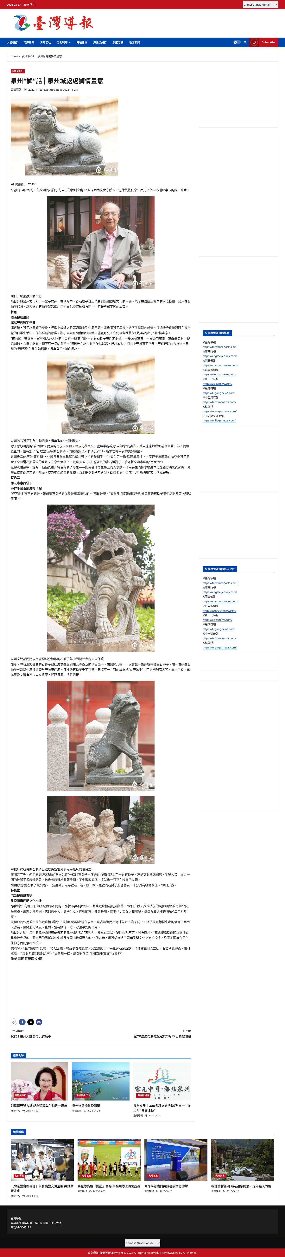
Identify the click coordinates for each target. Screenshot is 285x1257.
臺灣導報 (16, 89)
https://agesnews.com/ (217, 383)
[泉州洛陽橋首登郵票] (101, 1081)
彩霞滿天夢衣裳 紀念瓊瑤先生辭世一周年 (39, 1106)
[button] (245, 42)
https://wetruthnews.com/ (219, 374)
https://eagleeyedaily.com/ (220, 356)
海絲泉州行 (100, 42)
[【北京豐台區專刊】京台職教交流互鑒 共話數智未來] (42, 1160)
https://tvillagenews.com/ (219, 420)
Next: (162, 1033)
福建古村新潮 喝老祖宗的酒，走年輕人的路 (241, 1186)
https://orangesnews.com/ (220, 411)
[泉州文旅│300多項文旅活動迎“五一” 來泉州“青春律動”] (162, 1081)
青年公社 (45, 42)
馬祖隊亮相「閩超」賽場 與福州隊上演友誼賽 (109, 1186)
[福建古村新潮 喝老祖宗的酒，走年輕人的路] (242, 1160)
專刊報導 (62, 42)
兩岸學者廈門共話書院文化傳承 (166, 1186)
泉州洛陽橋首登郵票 (86, 1106)
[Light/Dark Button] (237, 42)
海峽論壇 (81, 42)
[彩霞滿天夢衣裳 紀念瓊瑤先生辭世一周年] (39, 1081)
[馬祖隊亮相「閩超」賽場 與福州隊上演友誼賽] (109, 1160)
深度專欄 (117, 42)
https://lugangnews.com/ (219, 393)
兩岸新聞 (28, 42)
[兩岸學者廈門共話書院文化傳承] (175, 1160)
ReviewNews (170, 1252)
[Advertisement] (101, 988)
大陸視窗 (12, 42)
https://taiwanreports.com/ (220, 346)
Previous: (31, 1033)
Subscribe (268, 42)
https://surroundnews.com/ (220, 365)
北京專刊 (19, 1175)
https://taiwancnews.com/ (219, 402)
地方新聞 (134, 42)
